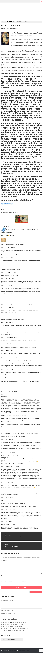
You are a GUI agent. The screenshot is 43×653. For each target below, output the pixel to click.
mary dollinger (8, 391)
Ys (6, 285)
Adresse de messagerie (6, 581)
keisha (6, 301)
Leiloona (7, 247)
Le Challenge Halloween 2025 (7, 600)
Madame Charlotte (9, 466)
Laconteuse (7, 296)
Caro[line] (7, 452)
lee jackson (34, 527)
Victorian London (5, 50)
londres (11, 528)
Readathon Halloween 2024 (7, 610)
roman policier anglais (33, 528)
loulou (6, 307)
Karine (6, 235)
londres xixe (25, 528)
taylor (6, 278)
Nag (6, 350)
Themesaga (26, 650)
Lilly (6, 343)
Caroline (7, 329)
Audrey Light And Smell (6, 628)
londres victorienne (18, 528)
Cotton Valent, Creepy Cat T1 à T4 (8, 603)
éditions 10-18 (20, 527)
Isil (6, 265)
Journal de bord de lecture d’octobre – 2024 (10, 607)
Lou (6, 439)
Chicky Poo (4, 624)
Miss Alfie (7, 272)
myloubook (17, 28)
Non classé (4, 527)
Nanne (6, 385)
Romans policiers (11, 527)
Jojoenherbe (4, 630)
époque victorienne (27, 527)
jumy (6, 377)
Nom (2, 575)
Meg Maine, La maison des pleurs (8, 613)
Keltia (6, 369)
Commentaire (4, 560)
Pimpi (6, 315)
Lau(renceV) (8, 337)
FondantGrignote (5, 622)
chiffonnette (8, 357)
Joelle (6, 322)
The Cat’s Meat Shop (5, 59)
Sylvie (6, 257)
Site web (24, 581)
